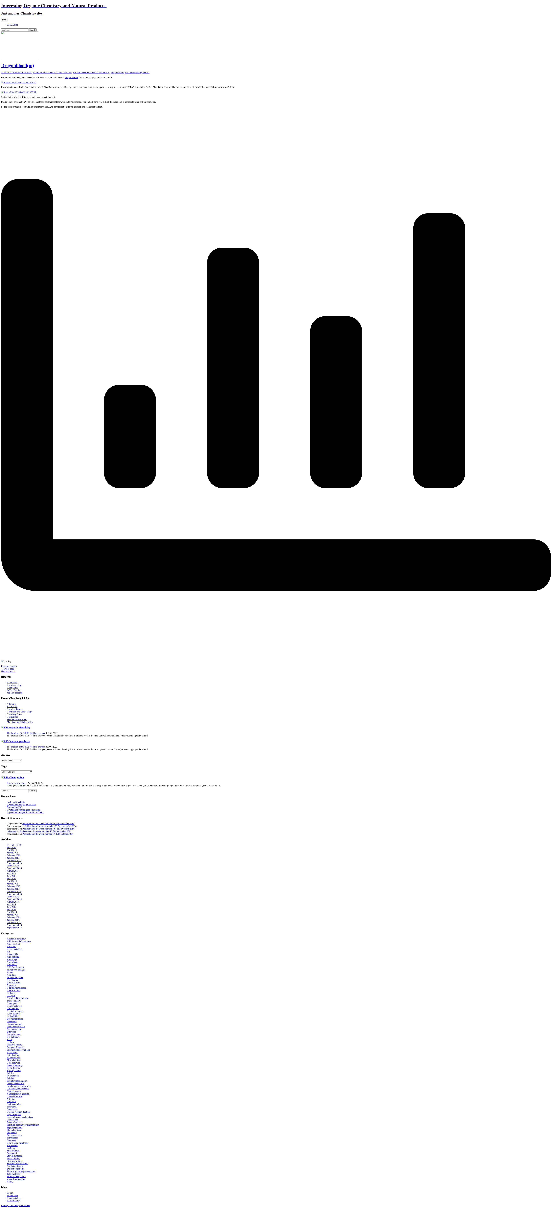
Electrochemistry (14, 1044)
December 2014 (14, 891)
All (8, 951)
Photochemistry (14, 1130)
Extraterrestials (13, 1057)
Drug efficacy (13, 1037)
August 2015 (13, 871)
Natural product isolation (44, 72)
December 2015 (14, 860)
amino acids (12, 954)
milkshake (11, 831)
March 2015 (12, 883)
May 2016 (11, 847)
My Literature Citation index (20, 722)
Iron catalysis (13, 1075)
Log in (10, 1193)
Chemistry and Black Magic (19, 711)
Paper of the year (14, 1122)
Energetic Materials (15, 1047)
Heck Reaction (13, 1068)
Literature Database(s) (17, 1081)
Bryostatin (11, 985)
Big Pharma (12, 980)
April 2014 (12, 912)
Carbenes (11, 993)
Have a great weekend (17, 783)
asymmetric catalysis (16, 969)
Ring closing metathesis (17, 1143)
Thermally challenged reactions (21, 1171)
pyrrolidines (12, 1137)
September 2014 (14, 899)
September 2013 (14, 927)
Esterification (13, 1055)
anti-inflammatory (102, 72)
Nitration (11, 1099)
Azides (10, 972)
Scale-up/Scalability (16, 802)
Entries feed (12, 1195)
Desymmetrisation (15, 1019)
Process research (14, 1135)
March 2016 (12, 852)
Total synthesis (13, 1174)
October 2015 (13, 865)
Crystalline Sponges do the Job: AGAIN (25, 812)
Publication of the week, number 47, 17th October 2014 (47, 834)
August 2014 (13, 902)
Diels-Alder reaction (16, 1026)
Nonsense (11, 1101)
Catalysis (11, 995)
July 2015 (11, 873)
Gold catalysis (13, 1063)
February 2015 (13, 886)
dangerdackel (143, 72)
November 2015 (14, 863)
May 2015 (11, 878)
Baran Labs (12, 682)
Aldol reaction (13, 944)
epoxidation (12, 1052)
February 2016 (13, 855)
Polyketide (12, 1132)
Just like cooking (14, 693)
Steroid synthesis (14, 1156)
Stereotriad (12, 1153)
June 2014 (11, 907)
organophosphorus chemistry (20, 1117)
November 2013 (14, 925)
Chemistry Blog (14, 685)
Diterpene (11, 1032)
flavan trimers (131, 72)
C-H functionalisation (16, 988)
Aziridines (11, 975)
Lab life (10, 1078)
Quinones (11, 1140)
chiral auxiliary (13, 1001)
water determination (16, 1179)
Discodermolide (14, 1029)
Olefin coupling (14, 1104)
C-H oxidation (13, 990)
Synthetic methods (15, 1169)
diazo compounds (15, 1024)
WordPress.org (13, 1200)
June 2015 (11, 876)
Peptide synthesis (14, 1127)
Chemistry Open (14, 714)
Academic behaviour (16, 938)
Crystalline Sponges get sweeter (21, 804)
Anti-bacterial (13, 957)
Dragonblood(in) (17, 65)
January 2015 (13, 889)
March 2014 (12, 915)
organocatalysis (14, 1114)
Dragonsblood (117, 72)
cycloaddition (13, 1016)
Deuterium (12, 1021)
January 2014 (13, 920)
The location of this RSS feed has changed (26, 733)
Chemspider (12, 717)
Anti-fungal (12, 959)
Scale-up (11, 1148)
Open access (12, 1109)
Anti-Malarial (13, 962)
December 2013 (14, 922)
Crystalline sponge (15, 1011)
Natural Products (64, 72)
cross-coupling (13, 1008)
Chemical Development (17, 998)
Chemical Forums (15, 709)
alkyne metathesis (15, 949)
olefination (12, 1106)
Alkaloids (11, 946)
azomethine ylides (15, 977)
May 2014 (11, 909)
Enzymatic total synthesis (18, 1050)
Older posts (7, 669)
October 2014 (13, 896)
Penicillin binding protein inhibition (23, 1125)
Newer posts (8, 671)
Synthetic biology (15, 1166)
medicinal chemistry (16, 1083)
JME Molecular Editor (17, 719)
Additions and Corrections (19, 941)
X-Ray (10, 1181)
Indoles (10, 1073)
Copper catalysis (14, 1006)
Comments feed (14, 1198)
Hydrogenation (14, 1070)
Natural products (19, 741)
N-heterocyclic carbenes (18, 1088)
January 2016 (13, 858)
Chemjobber (12, 687)
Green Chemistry (14, 1065)
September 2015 (14, 868)
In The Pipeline (14, 690)
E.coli (9, 1039)
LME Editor (12, 25)
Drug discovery (14, 1034)
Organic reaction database (18, 1112)
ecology (10, 1042)
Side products (13, 1150)
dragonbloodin (71, 77)
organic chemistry (19, 727)
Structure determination (83, 72)
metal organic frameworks (18, 1086)
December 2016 (14, 845)
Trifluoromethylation (16, 1176)
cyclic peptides (13, 1013)
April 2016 (12, 850)
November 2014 (14, 894)
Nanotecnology (14, 1091)
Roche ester (12, 1145)
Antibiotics (12, 964)
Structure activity (14, 1161)
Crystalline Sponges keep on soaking (23, 810)
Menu (4, 20)
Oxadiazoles (12, 1119)
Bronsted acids (13, 982)
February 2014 (13, 917)
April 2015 (12, 881)
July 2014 (11, 904)
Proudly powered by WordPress (15, 1205)
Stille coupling (13, 1158)
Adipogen (11, 704)
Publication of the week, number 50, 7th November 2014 (48, 823)
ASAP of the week (23, 72)
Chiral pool (12, 1003)
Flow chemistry (14, 1060)
